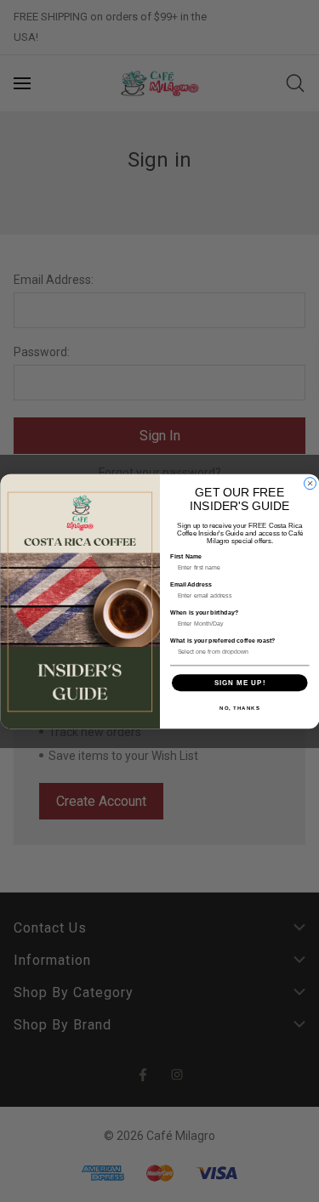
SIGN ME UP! (239, 682)
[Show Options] (301, 651)
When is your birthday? (204, 612)
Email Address (191, 584)
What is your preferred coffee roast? (223, 640)
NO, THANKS (239, 708)
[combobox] (237, 651)
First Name (186, 556)
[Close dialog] (310, 483)
